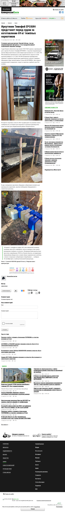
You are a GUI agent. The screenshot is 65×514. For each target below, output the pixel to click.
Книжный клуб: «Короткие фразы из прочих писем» (54, 111)
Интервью (38, 454)
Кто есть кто (38, 450)
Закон (4, 366)
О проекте (38, 475)
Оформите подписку (18, 434)
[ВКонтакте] (22, 290)
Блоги (37, 464)
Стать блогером (39, 482)
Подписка (38, 485)
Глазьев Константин (12, 276)
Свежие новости (51, 107)
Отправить (4, 329)
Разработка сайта (52, 504)
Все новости (4, 424)
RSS (36, 489)
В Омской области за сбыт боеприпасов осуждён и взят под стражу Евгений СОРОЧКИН (16, 417)
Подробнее (37, 506)
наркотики (4, 286)
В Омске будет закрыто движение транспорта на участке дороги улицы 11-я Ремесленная (54, 119)
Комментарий (5, 310)
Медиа (37, 447)
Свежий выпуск (39, 444)
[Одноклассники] (23, 290)
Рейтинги (37, 461)
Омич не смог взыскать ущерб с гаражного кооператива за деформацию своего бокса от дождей (48, 390)
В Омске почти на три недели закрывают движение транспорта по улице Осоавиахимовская (53, 161)
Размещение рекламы (41, 471)
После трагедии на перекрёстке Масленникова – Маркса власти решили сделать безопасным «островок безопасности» (54, 144)
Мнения (37, 457)
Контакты (38, 478)
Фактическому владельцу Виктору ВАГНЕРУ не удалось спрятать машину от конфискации (15, 401)
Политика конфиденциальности (44, 500)
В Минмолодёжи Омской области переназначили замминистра (54, 152)
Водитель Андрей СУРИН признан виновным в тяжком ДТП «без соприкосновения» (54, 135)
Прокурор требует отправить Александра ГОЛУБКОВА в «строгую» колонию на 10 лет (14, 412)
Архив (36, 468)
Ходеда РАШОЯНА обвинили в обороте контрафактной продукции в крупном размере (15, 393)
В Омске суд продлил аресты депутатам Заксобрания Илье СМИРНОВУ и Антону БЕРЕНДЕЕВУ (46, 377)
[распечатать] (15, 291)
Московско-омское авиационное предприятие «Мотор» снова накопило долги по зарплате (48, 383)
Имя (2, 305)
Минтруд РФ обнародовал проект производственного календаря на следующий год (54, 127)
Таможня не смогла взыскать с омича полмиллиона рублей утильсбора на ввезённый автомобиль (48, 370)
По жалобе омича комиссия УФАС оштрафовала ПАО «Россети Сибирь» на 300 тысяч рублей (16, 406)
